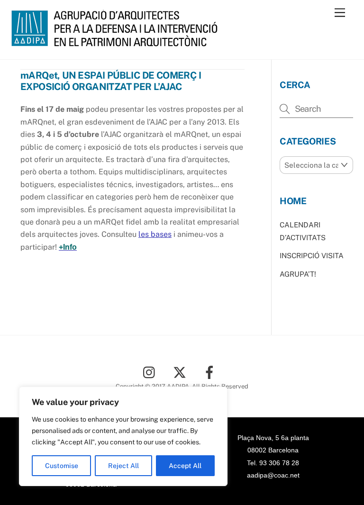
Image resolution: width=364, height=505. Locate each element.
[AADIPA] (117, 42)
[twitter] (181, 372)
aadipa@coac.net (273, 475)
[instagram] (151, 372)
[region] (123, 436)
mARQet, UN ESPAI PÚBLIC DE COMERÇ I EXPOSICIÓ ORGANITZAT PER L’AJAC (110, 81)
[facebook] (211, 372)
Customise (61, 465)
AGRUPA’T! (298, 274)
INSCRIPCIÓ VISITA (312, 256)
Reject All (123, 465)
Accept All (185, 465)
